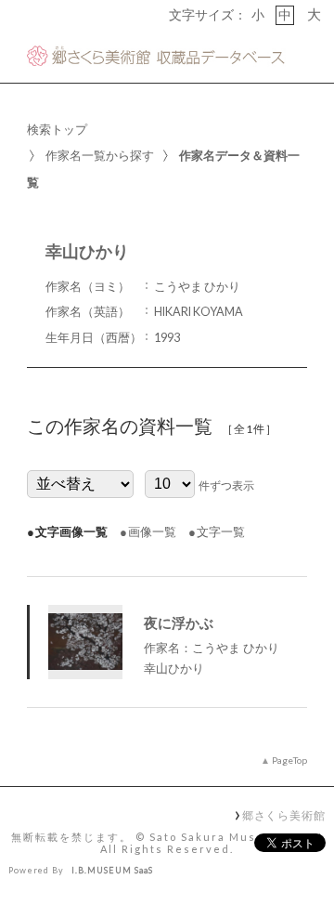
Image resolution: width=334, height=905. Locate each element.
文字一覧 (221, 531)
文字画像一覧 (71, 531)
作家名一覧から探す (99, 155)
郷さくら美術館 (284, 814)
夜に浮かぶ (178, 622)
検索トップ (57, 129)
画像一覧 (152, 531)
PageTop (289, 760)
